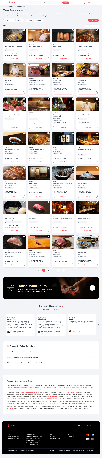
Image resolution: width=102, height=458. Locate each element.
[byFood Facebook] (79, 426)
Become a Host (30, 434)
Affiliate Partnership (32, 442)
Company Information (64, 450)
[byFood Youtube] (88, 426)
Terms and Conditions (78, 450)
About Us (10, 434)
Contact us (71, 436)
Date (8, 20)
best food (10, 408)
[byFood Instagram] (85, 426)
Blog (50, 434)
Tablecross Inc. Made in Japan (27, 450)
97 (58, 270)
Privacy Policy (90, 450)
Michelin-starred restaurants (79, 385)
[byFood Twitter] (82, 425)
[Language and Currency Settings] (84, 3)
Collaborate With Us (32, 444)
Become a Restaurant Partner (34, 436)
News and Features (13, 438)
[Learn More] (92, 288)
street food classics (72, 387)
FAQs (69, 434)
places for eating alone (77, 403)
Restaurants (11, 6)
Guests (19, 20)
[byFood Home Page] (11, 3)
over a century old (72, 392)
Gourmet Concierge (54, 438)
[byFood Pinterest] (91, 426)
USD (53, 450)
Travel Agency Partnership (33, 440)
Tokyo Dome (10, 403)
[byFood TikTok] (93, 425)
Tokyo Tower (73, 401)
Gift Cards (52, 436)
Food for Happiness (13, 436)
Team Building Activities (33, 438)
